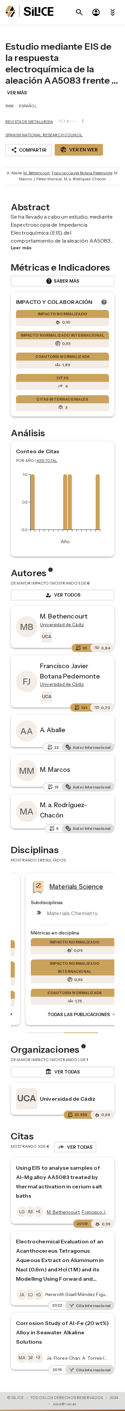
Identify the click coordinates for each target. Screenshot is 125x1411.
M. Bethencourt (36, 173)
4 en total (47, 460)
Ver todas (62, 1072)
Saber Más (62, 281)
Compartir (28, 150)
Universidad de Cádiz (67, 1098)
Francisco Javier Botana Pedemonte (82, 173)
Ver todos (63, 595)
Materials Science (64, 886)
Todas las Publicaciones (70, 1014)
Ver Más (17, 92)
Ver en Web (79, 150)
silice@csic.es (64, 1404)
